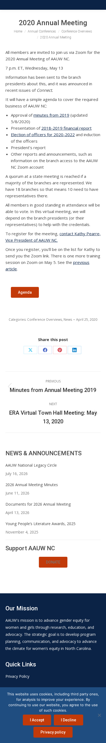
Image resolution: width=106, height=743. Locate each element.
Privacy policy (53, 732)
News (68, 319)
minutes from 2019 (51, 115)
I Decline (68, 720)
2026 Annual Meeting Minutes (31, 484)
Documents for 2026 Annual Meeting (38, 504)
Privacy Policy (17, 676)
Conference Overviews (44, 319)
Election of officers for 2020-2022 (43, 134)
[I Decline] (99, 715)
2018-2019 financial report (66, 128)
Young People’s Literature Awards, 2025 (40, 523)
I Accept (37, 720)
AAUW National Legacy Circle (31, 465)
